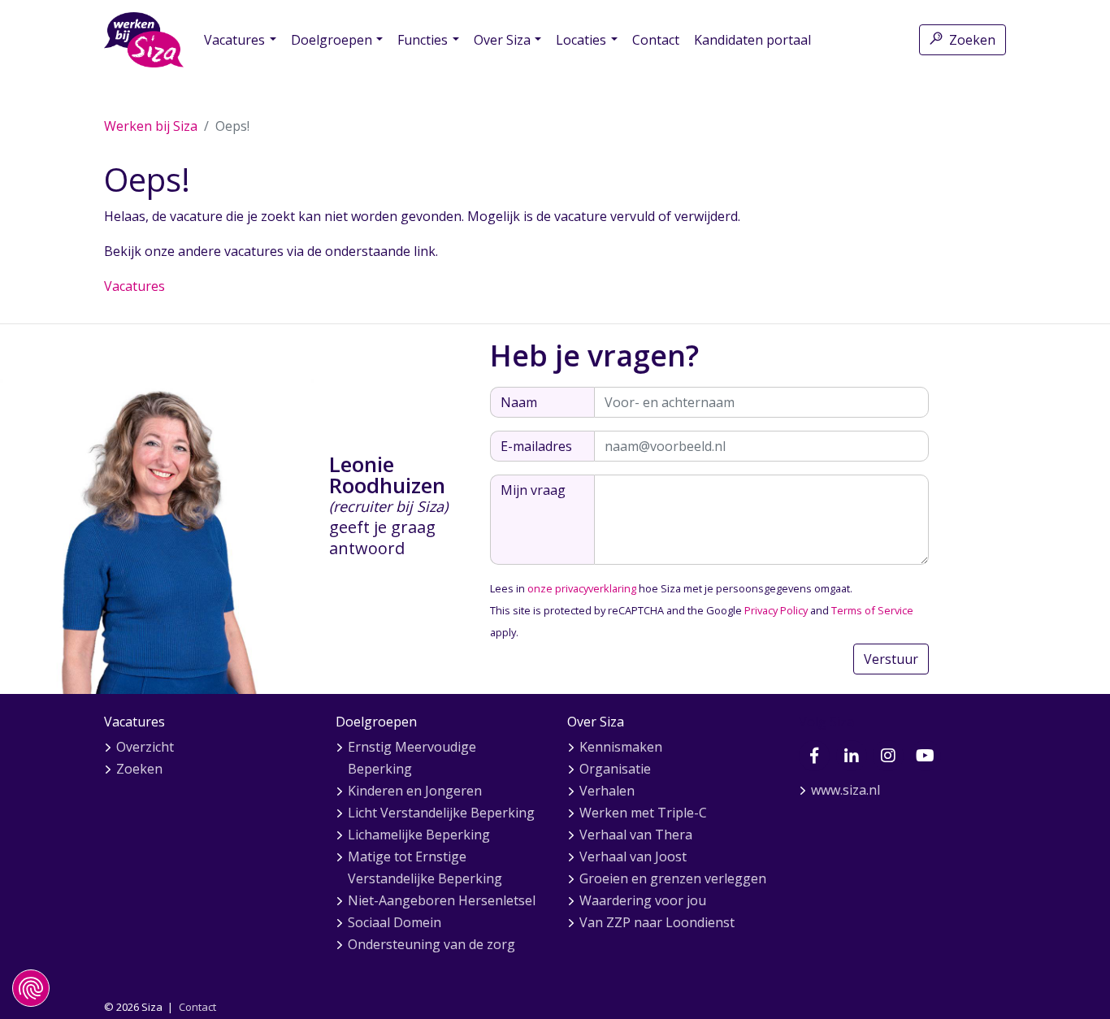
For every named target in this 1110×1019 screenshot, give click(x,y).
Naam (519, 402)
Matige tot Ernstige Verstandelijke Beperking (425, 867)
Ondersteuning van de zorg (431, 944)
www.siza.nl (845, 790)
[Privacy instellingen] (31, 988)
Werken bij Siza (150, 126)
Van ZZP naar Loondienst (657, 922)
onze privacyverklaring (581, 588)
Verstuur (891, 659)
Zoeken (972, 40)
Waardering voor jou (642, 900)
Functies (422, 40)
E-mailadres (536, 446)
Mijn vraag (533, 490)
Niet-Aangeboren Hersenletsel (441, 900)
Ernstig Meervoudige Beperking (412, 758)
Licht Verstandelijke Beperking (441, 813)
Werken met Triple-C (643, 813)
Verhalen (607, 791)
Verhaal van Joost (633, 856)
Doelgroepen (331, 40)
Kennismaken (620, 747)
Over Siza (502, 40)
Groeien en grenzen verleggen (672, 878)
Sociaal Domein (394, 922)
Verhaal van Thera (635, 834)
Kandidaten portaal (752, 40)
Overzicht (145, 747)
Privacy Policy (776, 610)
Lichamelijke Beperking (419, 834)
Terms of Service (872, 610)
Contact (655, 40)
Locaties (581, 40)
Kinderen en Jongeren (415, 791)
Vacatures (234, 40)
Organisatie (615, 769)
